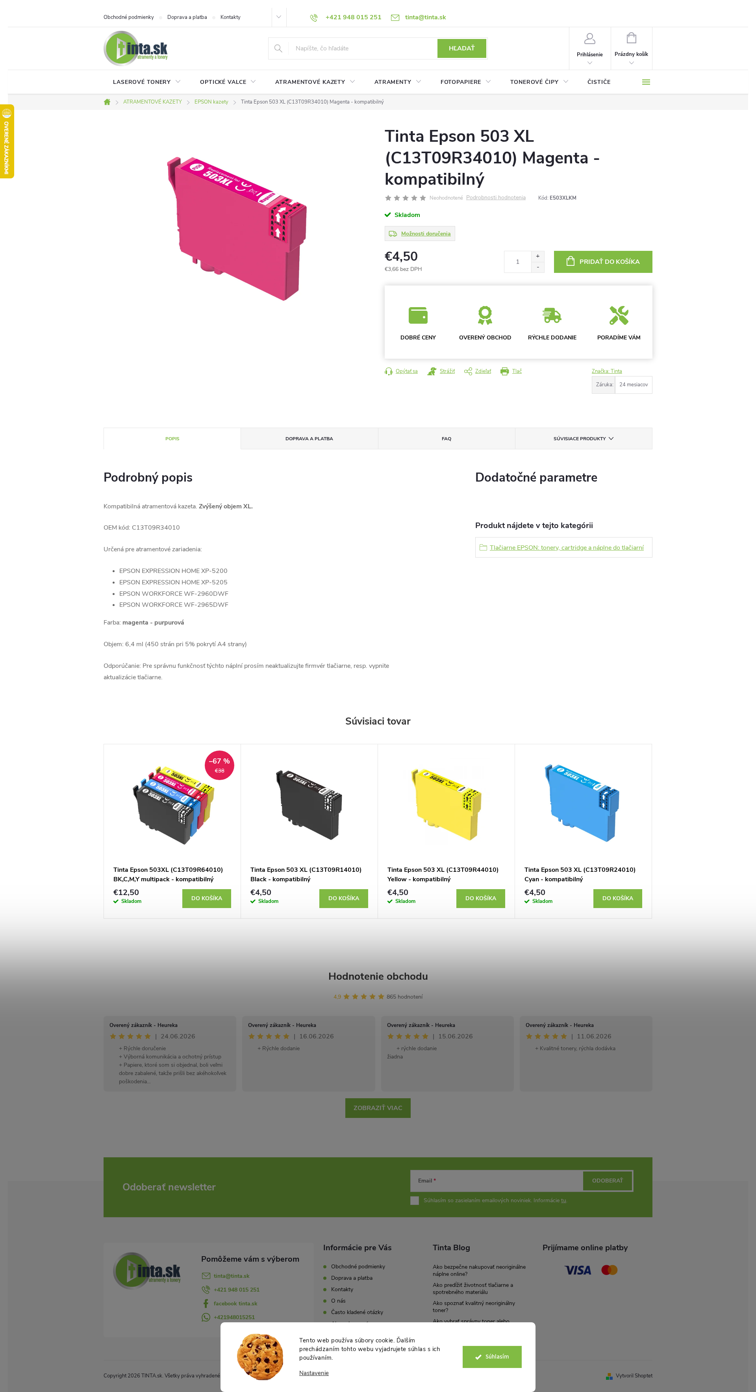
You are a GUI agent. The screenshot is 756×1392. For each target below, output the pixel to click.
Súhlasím (497, 1357)
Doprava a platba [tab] (309, 439)
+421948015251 (234, 1317)
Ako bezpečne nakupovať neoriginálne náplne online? (479, 1270)
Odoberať (607, 1180)
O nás (338, 1301)
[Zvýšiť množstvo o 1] (537, 256)
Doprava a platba (187, 17)
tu (563, 1200)
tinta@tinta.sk (232, 1276)
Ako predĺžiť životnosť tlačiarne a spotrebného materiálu (473, 1288)
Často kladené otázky (357, 1312)
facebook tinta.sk (236, 1303)
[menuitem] (147, 82)
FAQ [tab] (446, 439)
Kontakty (230, 17)
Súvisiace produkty (580, 439)
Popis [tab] (172, 439)
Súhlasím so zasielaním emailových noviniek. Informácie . (495, 1200)
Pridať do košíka (610, 262)
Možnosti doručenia (426, 233)
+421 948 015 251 (236, 1290)
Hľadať (462, 48)
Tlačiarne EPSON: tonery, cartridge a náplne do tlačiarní (567, 547)
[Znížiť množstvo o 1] (537, 267)
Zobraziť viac (378, 1108)
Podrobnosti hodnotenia (496, 198)
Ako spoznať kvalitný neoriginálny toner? (474, 1306)
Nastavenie (314, 1373)
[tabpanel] (172, 831)
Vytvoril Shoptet (634, 1375)
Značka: (607, 371)
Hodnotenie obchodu (378, 976)
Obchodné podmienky (129, 17)
